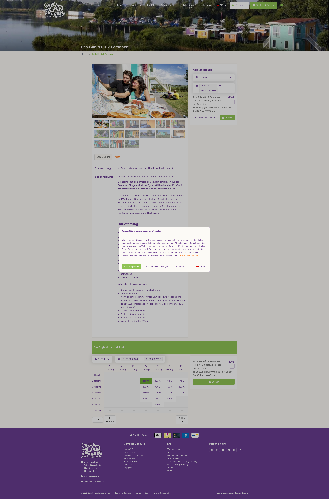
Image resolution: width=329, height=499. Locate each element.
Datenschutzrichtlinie (188, 255)
